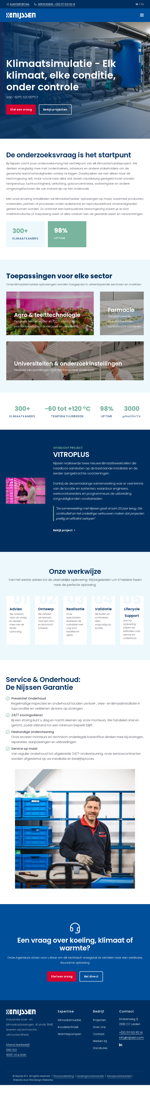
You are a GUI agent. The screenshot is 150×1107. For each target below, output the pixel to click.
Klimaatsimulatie (69, 1020)
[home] (21, 15)
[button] (140, 15)
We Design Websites (41, 1080)
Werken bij (100, 1041)
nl (137, 4)
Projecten (99, 1020)
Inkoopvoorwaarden (119, 1076)
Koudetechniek (68, 1027)
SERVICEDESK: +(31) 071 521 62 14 (56, 4)
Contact (98, 1034)
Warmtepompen (69, 1034)
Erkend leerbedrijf (18, 1045)
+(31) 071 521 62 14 (131, 1032)
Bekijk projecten (55, 109)
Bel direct (91, 976)
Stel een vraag (21, 109)
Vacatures (100, 1048)
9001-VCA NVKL (16, 1055)
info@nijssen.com (131, 1038)
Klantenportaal (19, 4)
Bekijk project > (64, 530)
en (142, 4)
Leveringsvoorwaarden (90, 1076)
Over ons (99, 1027)
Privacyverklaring (64, 1076)
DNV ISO (11, 1050)
